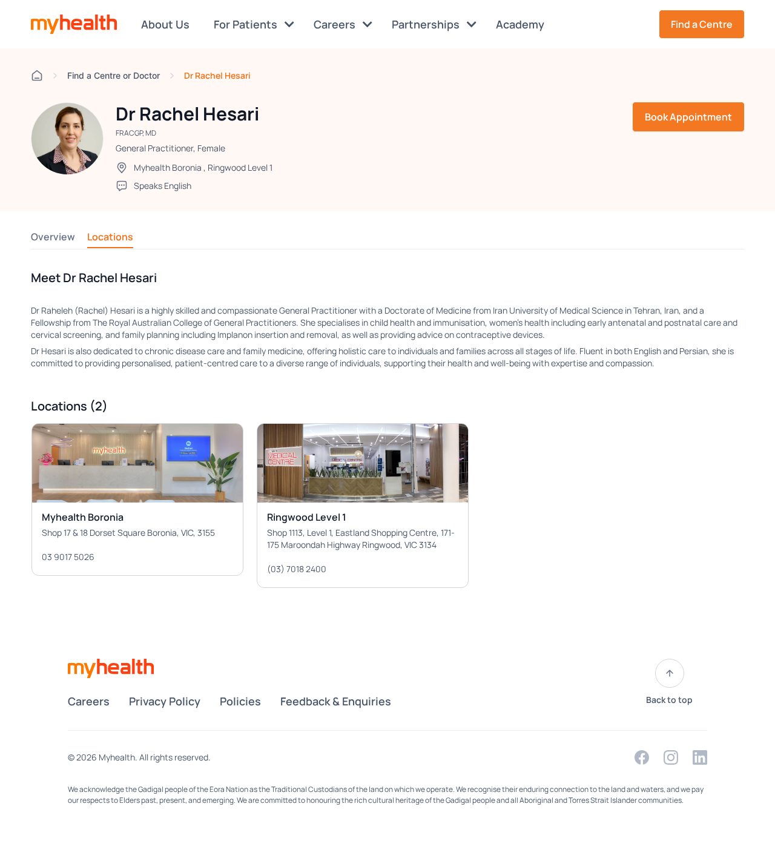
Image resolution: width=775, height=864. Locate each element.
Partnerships (427, 24)
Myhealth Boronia (168, 167)
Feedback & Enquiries (335, 701)
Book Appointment (688, 117)
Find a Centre (702, 24)
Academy (520, 24)
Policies (240, 701)
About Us (165, 24)
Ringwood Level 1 (240, 167)
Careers (336, 24)
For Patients (247, 24)
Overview (53, 236)
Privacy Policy (164, 701)
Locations (110, 236)
